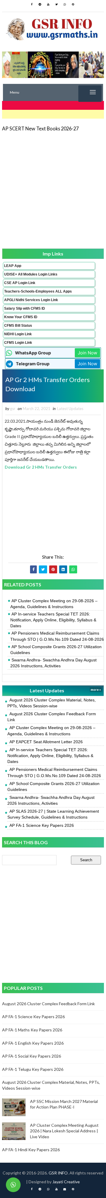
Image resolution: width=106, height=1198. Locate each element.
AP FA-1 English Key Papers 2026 (33, 1043)
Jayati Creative (66, 1181)
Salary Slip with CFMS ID (24, 308)
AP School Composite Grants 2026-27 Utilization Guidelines (56, 649)
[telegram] (40, 4)
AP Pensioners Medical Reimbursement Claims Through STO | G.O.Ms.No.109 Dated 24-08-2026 (57, 636)
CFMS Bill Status (18, 325)
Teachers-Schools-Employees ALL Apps (38, 291)
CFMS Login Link (18, 343)
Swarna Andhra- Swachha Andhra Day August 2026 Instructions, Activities (53, 663)
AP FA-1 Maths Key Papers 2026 (32, 1029)
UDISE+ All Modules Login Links (30, 274)
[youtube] (48, 4)
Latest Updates (70, 408)
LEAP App (12, 266)
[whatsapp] (65, 4)
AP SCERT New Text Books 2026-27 (40, 128)
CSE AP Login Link (19, 283)
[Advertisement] (53, 190)
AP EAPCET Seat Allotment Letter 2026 (46, 741)
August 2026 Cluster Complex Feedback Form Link (48, 1003)
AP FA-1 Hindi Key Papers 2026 (31, 1149)
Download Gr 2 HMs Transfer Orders (41, 466)
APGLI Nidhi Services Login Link (31, 300)
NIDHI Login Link (18, 334)
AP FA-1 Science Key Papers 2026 (41, 825)
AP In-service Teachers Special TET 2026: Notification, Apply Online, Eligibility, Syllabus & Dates (53, 620)
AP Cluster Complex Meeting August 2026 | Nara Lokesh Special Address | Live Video (64, 1131)
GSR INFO (58, 1172)
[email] (65, 1189)
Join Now (87, 353)
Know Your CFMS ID (20, 317)
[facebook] (32, 4)
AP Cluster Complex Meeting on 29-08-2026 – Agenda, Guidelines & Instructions (53, 603)
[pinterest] (73, 4)
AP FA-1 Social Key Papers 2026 (31, 1055)
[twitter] (56, 4)
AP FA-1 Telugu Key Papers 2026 (32, 1069)
